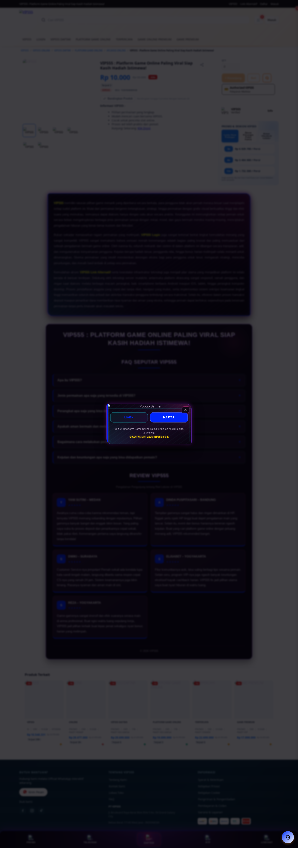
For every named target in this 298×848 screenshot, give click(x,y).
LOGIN (129, 417)
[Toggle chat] (288, 837)
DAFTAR (169, 417)
